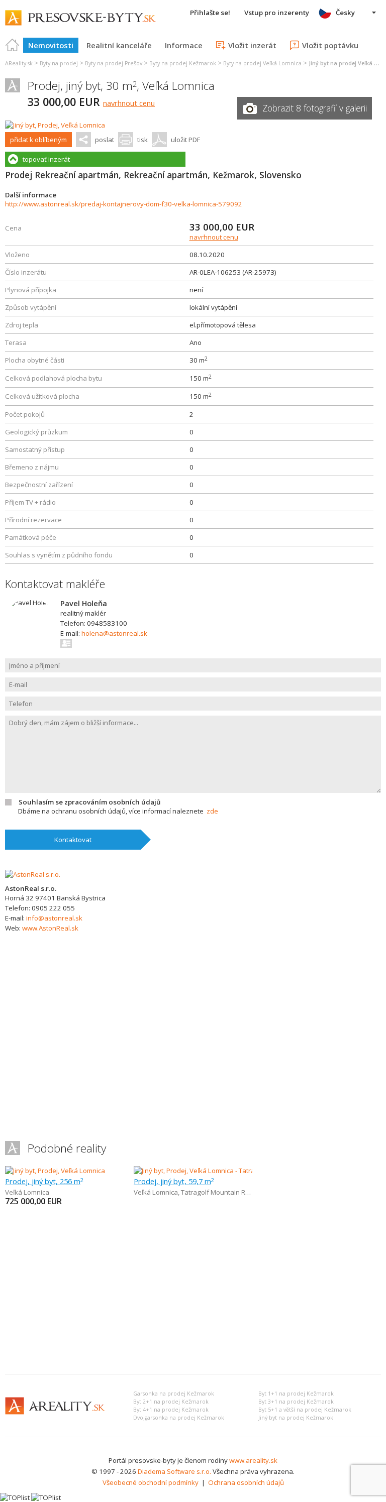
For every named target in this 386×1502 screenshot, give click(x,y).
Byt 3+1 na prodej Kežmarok (296, 1401)
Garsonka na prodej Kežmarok (173, 1393)
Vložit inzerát (252, 45)
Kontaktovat (72, 839)
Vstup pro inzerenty (276, 12)
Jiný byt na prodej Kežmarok (295, 1417)
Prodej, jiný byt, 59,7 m (174, 1181)
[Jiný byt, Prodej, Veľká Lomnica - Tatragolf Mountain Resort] (222, 1170)
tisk (142, 139)
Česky (345, 12)
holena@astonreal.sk (114, 633)
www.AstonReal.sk (50, 928)
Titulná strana (12, 45)
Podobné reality (67, 1148)
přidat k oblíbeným (38, 139)
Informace (184, 45)
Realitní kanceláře (119, 45)
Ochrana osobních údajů (246, 1482)
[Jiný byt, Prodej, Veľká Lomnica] (55, 125)
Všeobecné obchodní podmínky (151, 1482)
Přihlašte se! (210, 12)
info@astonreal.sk (54, 917)
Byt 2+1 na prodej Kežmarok (171, 1401)
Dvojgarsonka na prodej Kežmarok (178, 1417)
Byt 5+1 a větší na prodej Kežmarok (304, 1409)
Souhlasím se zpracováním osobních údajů (89, 801)
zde (212, 811)
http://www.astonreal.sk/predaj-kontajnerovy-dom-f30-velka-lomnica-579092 (123, 203)
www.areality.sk (253, 1460)
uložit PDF (185, 139)
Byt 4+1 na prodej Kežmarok (171, 1409)
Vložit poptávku (330, 45)
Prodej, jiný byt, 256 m (44, 1181)
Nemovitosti (50, 45)
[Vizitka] (66, 643)
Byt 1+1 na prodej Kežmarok (296, 1393)
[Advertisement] (193, 1291)
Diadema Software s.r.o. (174, 1471)
